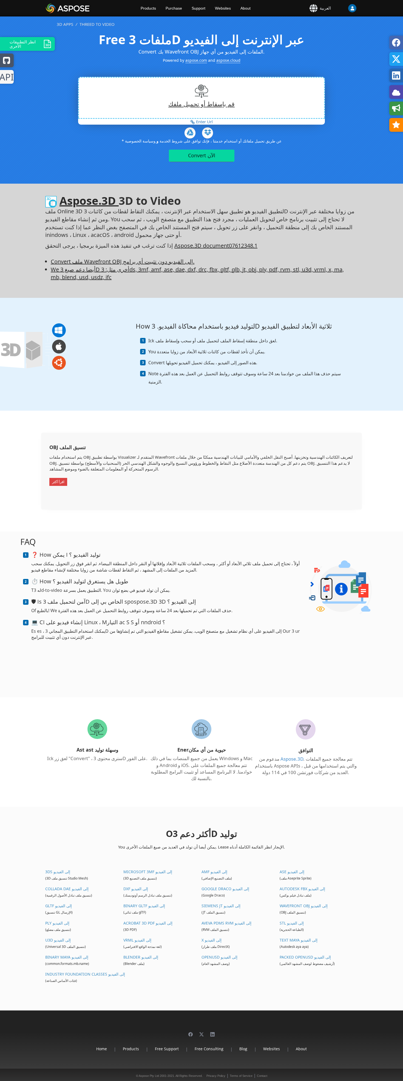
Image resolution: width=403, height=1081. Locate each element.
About (245, 8)
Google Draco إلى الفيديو (225, 888)
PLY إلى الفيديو (57, 923)
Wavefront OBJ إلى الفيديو (304, 905)
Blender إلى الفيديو (140, 957)
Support (198, 8)
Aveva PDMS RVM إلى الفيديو (226, 923)
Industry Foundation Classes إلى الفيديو (85, 974)
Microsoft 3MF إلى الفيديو (147, 871)
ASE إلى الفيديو (292, 871)
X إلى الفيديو (212, 940)
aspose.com (196, 60)
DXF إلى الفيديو (135, 888)
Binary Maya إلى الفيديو (66, 957)
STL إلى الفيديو (292, 923)
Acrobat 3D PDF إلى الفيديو (147, 923)
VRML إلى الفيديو (137, 940)
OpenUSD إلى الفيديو (219, 957)
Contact (262, 1075)
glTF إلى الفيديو (58, 905)
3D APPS (65, 24)
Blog (243, 1048)
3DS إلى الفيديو (57, 871)
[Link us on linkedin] (212, 1031)
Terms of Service (241, 1075)
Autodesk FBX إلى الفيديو (302, 888)
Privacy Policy (215, 1075)
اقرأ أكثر (58, 481)
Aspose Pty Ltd (149, 1075)
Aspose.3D (89, 200)
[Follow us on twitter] (201, 1031)
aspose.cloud (228, 60)
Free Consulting (209, 1048)
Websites (223, 8)
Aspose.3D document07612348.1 (215, 245)
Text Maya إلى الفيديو (298, 940)
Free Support (167, 1048)
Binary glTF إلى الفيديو (144, 905)
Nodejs (7, 77)
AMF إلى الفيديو (214, 871)
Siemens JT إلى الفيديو (221, 905)
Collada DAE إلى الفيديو (67, 888)
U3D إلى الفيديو (58, 940)
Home (101, 1048)
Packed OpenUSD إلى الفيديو (305, 957)
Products (148, 8)
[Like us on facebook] (190, 1031)
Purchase (174, 8)
